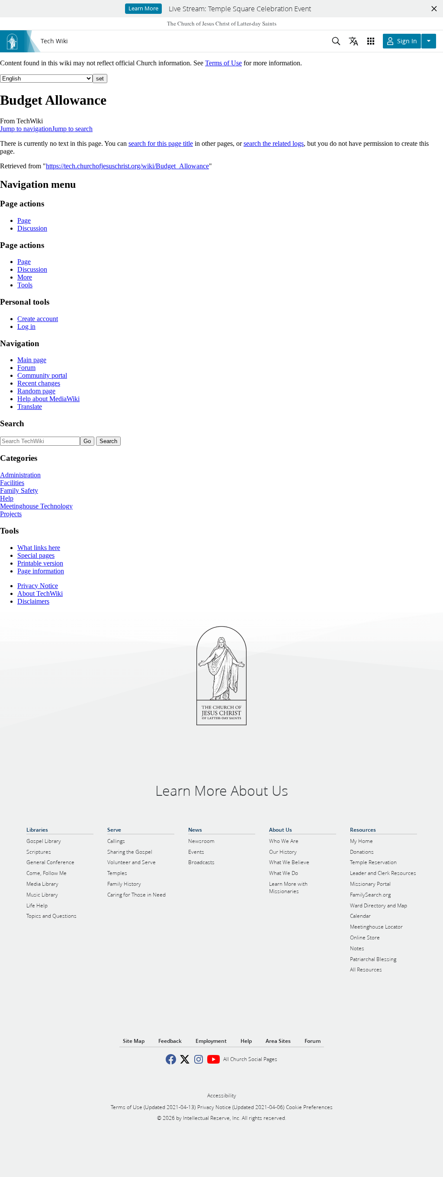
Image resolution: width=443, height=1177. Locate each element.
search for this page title (160, 143)
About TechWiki (40, 593)
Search (12, 423)
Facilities (12, 482)
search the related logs (274, 143)
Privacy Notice (37, 585)
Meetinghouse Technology (36, 506)
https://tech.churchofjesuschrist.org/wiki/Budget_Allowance (127, 166)
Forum (26, 367)
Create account (37, 318)
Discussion (32, 228)
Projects (11, 514)
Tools (24, 285)
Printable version (40, 563)
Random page (36, 391)
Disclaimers (33, 601)
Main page (31, 359)
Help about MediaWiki (48, 398)
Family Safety (19, 490)
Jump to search (72, 128)
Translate (29, 406)
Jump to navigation (26, 128)
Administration (20, 475)
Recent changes (38, 383)
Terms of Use (223, 63)
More (24, 277)
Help (6, 498)
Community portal (42, 375)
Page (24, 220)
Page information (40, 571)
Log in (26, 326)
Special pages (36, 555)
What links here (38, 547)
